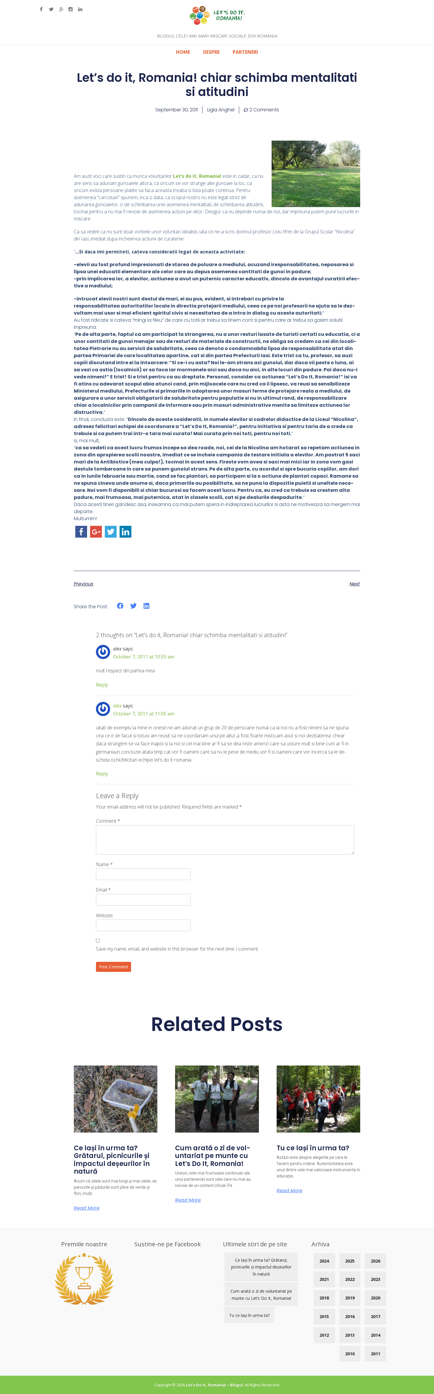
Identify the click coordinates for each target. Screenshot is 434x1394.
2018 (324, 1298)
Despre (211, 52)
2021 (324, 1279)
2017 (375, 1316)
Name (104, 864)
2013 (350, 1335)
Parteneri (245, 52)
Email (103, 890)
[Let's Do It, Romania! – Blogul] (217, 23)
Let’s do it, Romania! (197, 176)
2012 (324, 1335)
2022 (350, 1279)
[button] (120, 606)
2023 (375, 1279)
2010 (350, 1353)
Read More (86, 1208)
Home (183, 52)
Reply (102, 684)
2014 (375, 1335)
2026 (375, 1261)
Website (104, 915)
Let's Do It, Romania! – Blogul (214, 1385)
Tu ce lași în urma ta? (313, 1148)
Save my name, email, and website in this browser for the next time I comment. (177, 949)
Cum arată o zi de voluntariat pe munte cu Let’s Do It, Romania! (212, 1155)
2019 (350, 1298)
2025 (350, 1261)
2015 (324, 1316)
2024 (324, 1261)
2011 (375, 1353)
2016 (350, 1316)
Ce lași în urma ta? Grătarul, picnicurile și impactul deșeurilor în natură (112, 1159)
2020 (375, 1298)
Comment (108, 821)
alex (117, 705)
